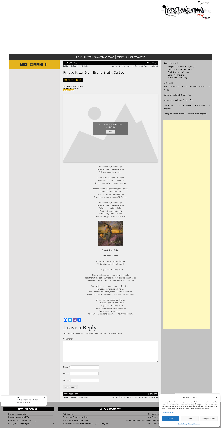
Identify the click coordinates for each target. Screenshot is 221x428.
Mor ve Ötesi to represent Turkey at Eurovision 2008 (135, 66)
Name (66, 367)
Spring (80, 86)
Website (66, 380)
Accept (170, 419)
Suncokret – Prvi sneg (177, 77)
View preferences (208, 419)
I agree (110, 131)
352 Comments (154, 423)
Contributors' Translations (19, 420)
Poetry (120, 57)
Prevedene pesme (16, 414)
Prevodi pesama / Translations (99, 57)
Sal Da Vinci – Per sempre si (180, 69)
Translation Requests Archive (75, 417)
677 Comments (154, 414)
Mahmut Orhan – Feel (182, 95)
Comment (68, 339)
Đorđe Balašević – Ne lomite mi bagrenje (190, 113)
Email (66, 373)
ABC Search (68, 414)
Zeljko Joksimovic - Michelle (28, 400)
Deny (190, 419)
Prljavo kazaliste (73, 88)
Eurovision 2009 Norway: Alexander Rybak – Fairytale (85, 423)
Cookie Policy (182, 424)
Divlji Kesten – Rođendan (178, 72)
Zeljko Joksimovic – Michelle (75, 66)
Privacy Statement (194, 424)
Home (79, 57)
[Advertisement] (110, 37)
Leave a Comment (69, 90)
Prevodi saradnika (16, 417)
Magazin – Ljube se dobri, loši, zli (182, 66)
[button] (216, 397)
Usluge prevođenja (135, 57)
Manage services (168, 412)
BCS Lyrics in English (73, 80)
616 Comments (154, 417)
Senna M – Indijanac (176, 75)
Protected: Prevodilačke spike (75, 420)
